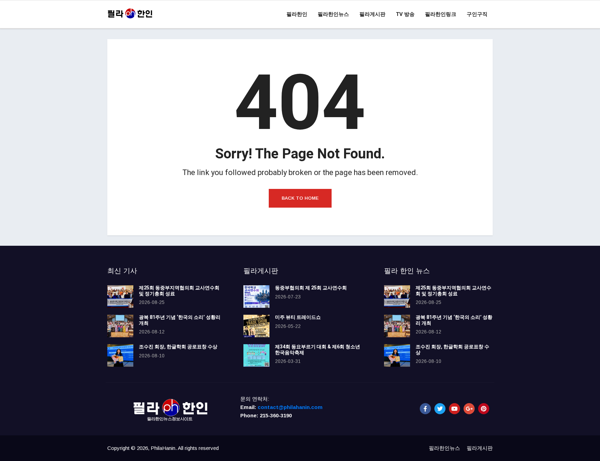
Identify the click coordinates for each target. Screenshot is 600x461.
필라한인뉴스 (333, 14)
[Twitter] (439, 408)
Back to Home (300, 198)
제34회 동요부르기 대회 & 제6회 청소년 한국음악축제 (317, 349)
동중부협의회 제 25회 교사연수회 (311, 288)
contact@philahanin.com (290, 407)
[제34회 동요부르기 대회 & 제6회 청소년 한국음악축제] (256, 355)
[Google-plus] (469, 408)
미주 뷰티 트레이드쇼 (298, 317)
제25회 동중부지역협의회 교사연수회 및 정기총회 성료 (179, 290)
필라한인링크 (440, 14)
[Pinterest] (483, 408)
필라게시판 (372, 14)
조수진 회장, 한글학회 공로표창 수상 (178, 346)
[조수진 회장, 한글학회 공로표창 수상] (120, 355)
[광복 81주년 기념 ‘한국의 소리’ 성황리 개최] (120, 326)
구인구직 (477, 14)
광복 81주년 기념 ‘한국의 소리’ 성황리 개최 (179, 320)
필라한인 (296, 14)
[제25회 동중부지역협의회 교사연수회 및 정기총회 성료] (120, 296)
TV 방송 (405, 14)
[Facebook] (425, 408)
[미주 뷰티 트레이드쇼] (256, 326)
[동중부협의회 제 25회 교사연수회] (256, 296)
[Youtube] (454, 408)
